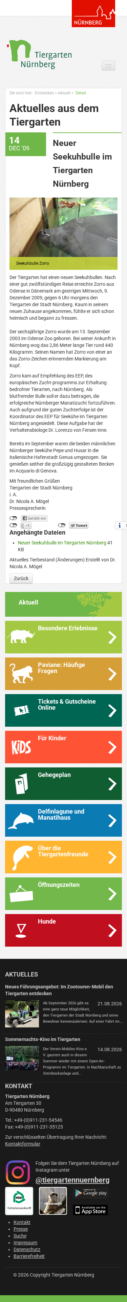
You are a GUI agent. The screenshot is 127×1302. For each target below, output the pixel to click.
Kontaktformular (22, 1144)
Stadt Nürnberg (93, 13)
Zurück (21, 578)
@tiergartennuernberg (73, 1180)
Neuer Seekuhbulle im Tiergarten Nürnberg (62, 542)
